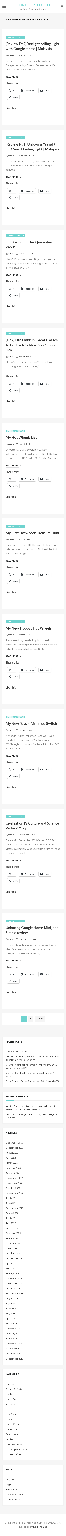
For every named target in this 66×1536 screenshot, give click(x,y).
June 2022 (11, 1203)
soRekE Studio (33, 5)
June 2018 (11, 1308)
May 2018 (10, 1313)
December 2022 (14, 1178)
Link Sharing (12, 1414)
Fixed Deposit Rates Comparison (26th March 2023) (32, 1081)
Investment (11, 1404)
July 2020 (10, 1218)
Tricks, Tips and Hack (16, 1449)
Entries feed (12, 1489)
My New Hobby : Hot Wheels (29, 628)
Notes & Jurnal (13, 1424)
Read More (13, 77)
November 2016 (14, 1348)
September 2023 (15, 1148)
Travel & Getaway (15, 1444)
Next (39, 1019)
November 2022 (14, 1183)
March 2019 (11, 1268)
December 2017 (14, 1328)
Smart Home (12, 1434)
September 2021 (14, 1208)
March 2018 (11, 1323)
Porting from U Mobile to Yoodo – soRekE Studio (31, 1106)
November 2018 (14, 1283)
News (9, 1419)
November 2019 (14, 1248)
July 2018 (10, 1303)
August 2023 (12, 1152)
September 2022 (14, 1193)
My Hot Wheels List (21, 437)
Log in (9, 1484)
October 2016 (13, 1353)
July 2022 (10, 1198)
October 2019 (13, 1253)
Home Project (13, 1399)
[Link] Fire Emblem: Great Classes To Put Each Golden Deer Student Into (32, 345)
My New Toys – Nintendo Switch (31, 724)
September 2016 (14, 1358)
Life (7, 1409)
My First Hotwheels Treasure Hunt (32, 533)
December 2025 (14, 1142)
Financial (10, 1384)
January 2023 (12, 1173)
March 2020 (12, 1228)
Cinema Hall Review (16, 1051)
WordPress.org (13, 1499)
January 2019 (12, 1273)
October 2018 (13, 1288)
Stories (9, 1439)
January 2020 (12, 1238)
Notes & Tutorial (14, 1429)
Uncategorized (14, 1454)
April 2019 (10, 1263)
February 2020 (13, 1233)
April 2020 (11, 1223)
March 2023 (12, 1163)
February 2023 (13, 1168)
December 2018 (14, 1278)
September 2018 (14, 1293)
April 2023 (11, 1158)
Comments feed (14, 1494)
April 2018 (11, 1318)
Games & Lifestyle (15, 37)
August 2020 (12, 1213)
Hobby (9, 1394)
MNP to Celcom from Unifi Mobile (23, 1109)
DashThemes (40, 1526)
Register (10, 1479)
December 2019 (14, 1243)
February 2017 (13, 1333)
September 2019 (14, 1258)
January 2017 (12, 1338)
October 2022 (13, 1188)
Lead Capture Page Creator (20, 1114)
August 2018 (12, 1298)
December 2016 (14, 1343)
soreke (11, 55)
